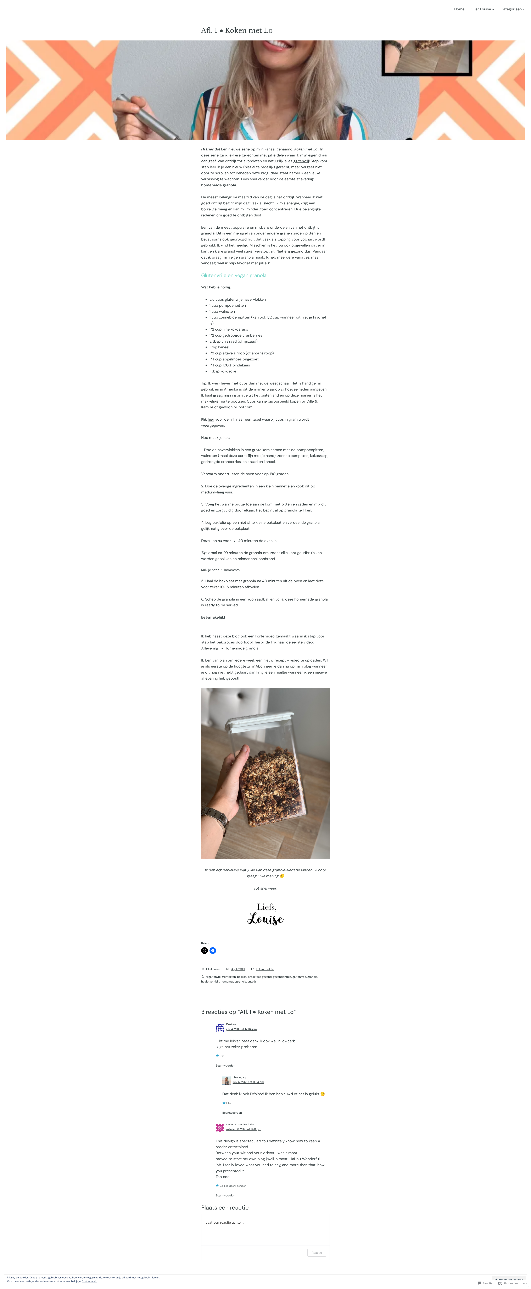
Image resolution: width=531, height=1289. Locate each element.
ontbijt (251, 981)
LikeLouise (239, 1077)
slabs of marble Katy (240, 1124)
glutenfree (299, 977)
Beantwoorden (225, 1065)
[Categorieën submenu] (523, 9)
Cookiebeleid (89, 1281)
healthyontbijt (210, 981)
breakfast (254, 977)
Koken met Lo (265, 969)
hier (211, 419)
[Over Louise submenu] (493, 9)
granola (312, 977)
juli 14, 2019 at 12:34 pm (241, 1029)
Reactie (317, 1252)
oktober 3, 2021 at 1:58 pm (243, 1129)
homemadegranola (233, 981)
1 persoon (240, 1186)
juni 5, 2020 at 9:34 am (248, 1082)
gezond (267, 977)
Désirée (231, 1024)
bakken (242, 977)
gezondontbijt (282, 977)
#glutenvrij (213, 977)
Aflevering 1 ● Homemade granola (229, 648)
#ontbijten (229, 977)
